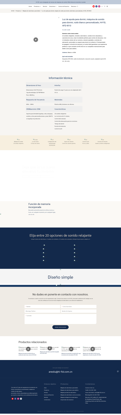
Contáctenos (47, 399)
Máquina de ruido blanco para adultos (69, 390)
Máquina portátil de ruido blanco (68, 392)
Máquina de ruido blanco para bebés (31, 11)
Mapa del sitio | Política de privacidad (75, 411)
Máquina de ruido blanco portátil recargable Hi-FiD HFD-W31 (49, 352)
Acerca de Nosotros (49, 395)
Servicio (46, 392)
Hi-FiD (12, 11)
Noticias (46, 397)
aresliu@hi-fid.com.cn (100, 392)
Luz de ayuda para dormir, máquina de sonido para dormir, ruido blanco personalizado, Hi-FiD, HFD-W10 (66, 11)
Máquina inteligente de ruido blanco (69, 397)
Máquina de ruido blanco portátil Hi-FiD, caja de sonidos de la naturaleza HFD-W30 (71, 354)
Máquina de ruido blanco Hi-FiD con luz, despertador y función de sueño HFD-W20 (92, 354)
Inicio (45, 387)
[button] (77, 6)
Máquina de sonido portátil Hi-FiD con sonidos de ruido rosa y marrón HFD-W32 (27, 354)
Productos (18, 11)
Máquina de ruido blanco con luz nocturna (70, 395)
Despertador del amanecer (67, 399)
